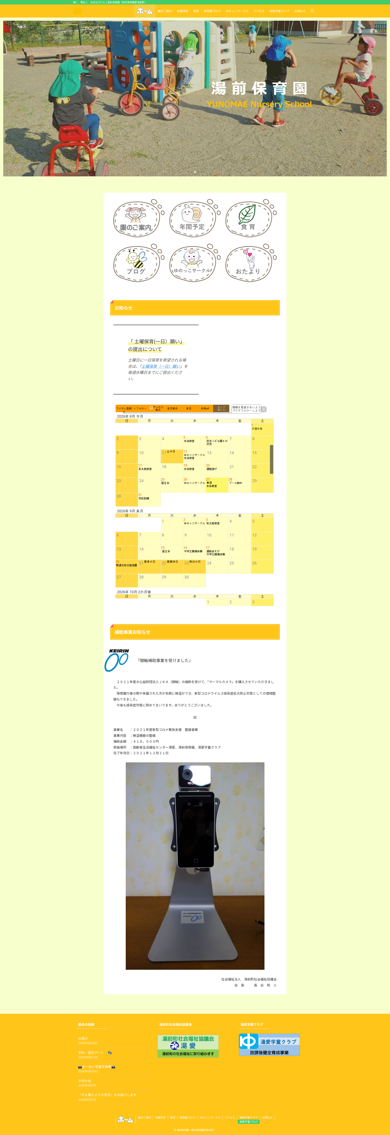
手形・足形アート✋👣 (95, 1054)
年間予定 (160, 1117)
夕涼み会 (87, 1082)
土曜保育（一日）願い (160, 366)
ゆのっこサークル (210, 1117)
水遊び (88, 1040)
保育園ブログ (187, 1117)
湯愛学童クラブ (248, 1117)
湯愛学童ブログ (248, 1121)
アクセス (230, 1117)
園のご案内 (144, 1117)
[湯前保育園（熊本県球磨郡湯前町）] (77, 11)
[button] (188, 172)
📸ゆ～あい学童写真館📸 (96, 1068)
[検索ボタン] (312, 10)
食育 (172, 1117)
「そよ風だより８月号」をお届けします (107, 1096)
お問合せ (267, 1117)
